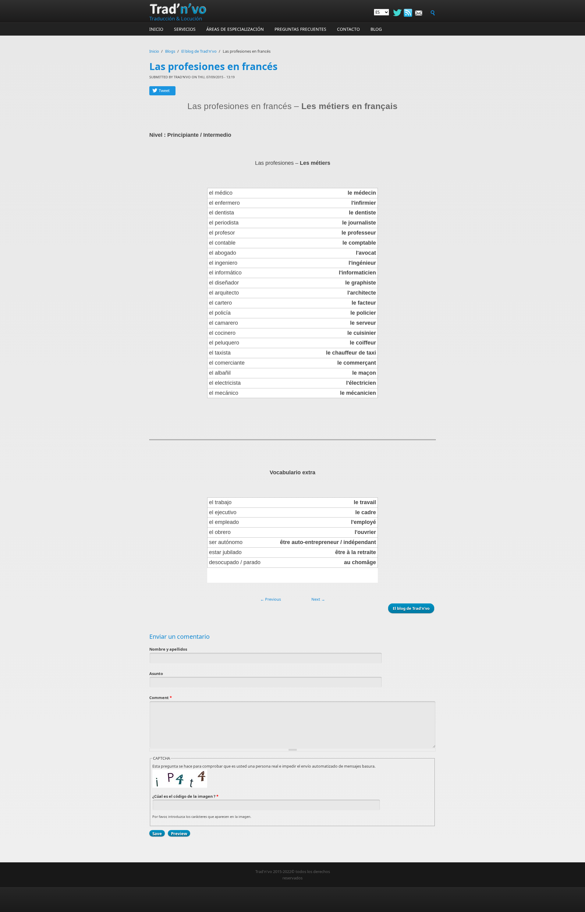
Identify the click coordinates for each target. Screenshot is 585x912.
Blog (376, 29)
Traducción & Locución (175, 18)
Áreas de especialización (235, 29)
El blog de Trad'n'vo (199, 51)
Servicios (185, 29)
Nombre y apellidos (168, 649)
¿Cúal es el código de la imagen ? (185, 796)
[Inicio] (243, 8)
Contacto (348, 29)
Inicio (156, 29)
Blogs (170, 51)
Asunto (156, 673)
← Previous (270, 599)
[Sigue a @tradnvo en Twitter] (397, 13)
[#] (408, 12)
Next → (318, 599)
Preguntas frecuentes (300, 29)
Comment (160, 697)
